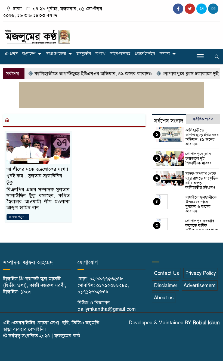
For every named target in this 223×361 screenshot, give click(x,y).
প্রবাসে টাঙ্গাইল (145, 53)
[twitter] (190, 9)
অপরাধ (100, 53)
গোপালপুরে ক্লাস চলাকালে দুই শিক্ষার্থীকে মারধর (198, 158)
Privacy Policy (200, 273)
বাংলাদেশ (28, 53)
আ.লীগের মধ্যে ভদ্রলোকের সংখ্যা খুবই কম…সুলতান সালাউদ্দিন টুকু (37, 175)
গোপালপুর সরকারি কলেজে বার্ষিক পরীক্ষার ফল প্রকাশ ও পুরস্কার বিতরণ (201, 227)
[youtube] (213, 9)
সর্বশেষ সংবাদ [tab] (168, 121)
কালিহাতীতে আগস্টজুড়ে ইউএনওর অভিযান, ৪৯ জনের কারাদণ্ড (89, 74)
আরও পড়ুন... (18, 217)
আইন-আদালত (120, 53)
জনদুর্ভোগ (83, 53)
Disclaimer (165, 285)
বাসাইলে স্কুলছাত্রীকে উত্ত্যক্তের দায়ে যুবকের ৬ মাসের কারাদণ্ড (200, 204)
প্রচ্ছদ (13, 53)
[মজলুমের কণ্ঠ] (37, 34)
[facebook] (178, 9)
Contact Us (166, 273)
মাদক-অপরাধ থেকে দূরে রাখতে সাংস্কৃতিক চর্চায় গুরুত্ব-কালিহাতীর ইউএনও (201, 180)
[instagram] (201, 9)
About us (164, 298)
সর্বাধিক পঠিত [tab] (203, 119)
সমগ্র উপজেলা (56, 53)
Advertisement (200, 285)
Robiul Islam (206, 323)
